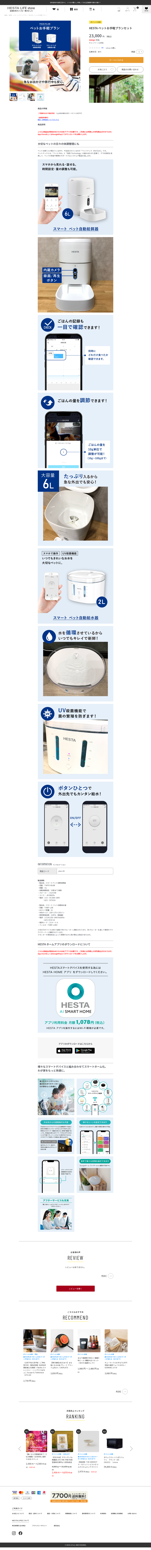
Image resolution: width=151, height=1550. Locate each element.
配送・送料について (35, 1513)
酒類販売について (71, 1513)
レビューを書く (111, 48)
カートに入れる (116, 59)
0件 (102, 48)
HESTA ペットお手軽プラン (37, 15)
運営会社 (57, 1526)
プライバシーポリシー (39, 1526)
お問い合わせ (132, 1513)
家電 (10, 15)
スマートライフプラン (20, 15)
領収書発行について (88, 1513)
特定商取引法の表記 (18, 1526)
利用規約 (103, 1513)
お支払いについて (18, 1513)
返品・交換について (54, 1513)
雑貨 (5, 15)
